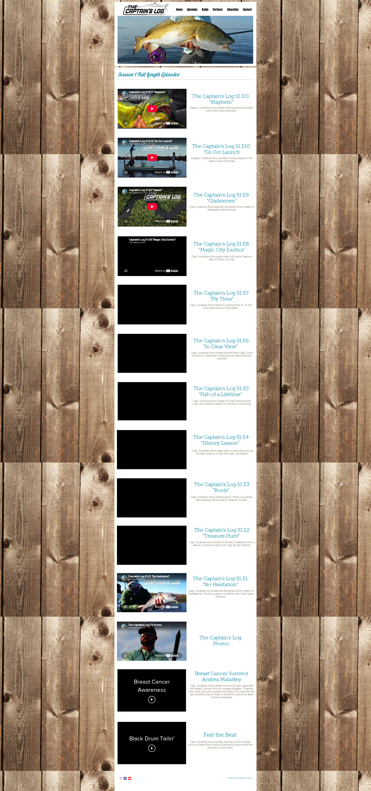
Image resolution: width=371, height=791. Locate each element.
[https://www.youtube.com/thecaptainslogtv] (129, 778)
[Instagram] (120, 778)
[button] (192, 10)
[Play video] (151, 699)
